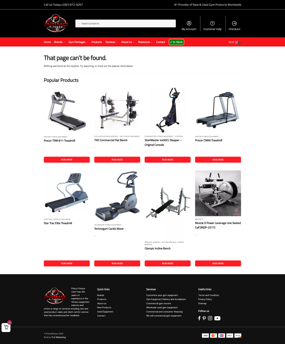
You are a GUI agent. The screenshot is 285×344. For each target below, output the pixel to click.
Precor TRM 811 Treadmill (59, 140)
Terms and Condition (208, 295)
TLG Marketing (58, 337)
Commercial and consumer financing (164, 311)
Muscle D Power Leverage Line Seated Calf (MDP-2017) (218, 225)
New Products (104, 307)
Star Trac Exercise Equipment (57, 219)
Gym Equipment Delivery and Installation (166, 299)
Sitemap (202, 303)
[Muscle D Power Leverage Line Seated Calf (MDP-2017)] (218, 193)
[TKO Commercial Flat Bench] (117, 110)
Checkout (234, 29)
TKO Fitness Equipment (130, 136)
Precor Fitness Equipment (56, 137)
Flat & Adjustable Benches (106, 136)
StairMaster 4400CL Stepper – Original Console (163, 142)
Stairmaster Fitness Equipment (159, 136)
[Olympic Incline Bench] (168, 204)
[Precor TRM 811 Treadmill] (67, 110)
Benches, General (152, 242)
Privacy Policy (205, 299)
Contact (101, 315)
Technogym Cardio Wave (109, 228)
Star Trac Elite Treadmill (58, 223)
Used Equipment (105, 311)
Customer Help (212, 29)
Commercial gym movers (158, 303)
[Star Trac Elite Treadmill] (67, 193)
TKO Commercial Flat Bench (110, 140)
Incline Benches (169, 242)
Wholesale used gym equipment (162, 307)
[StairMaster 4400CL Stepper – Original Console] (168, 110)
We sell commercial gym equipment (163, 315)
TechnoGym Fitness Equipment (107, 225)
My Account (189, 29)
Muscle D (199, 219)
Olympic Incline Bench (158, 248)
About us (101, 303)
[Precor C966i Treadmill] (218, 110)
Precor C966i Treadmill (208, 140)
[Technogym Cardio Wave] (117, 196)
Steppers (179, 136)
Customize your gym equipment (162, 295)
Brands (100, 295)
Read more (66, 159)
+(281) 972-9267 (72, 4)
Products (101, 299)
